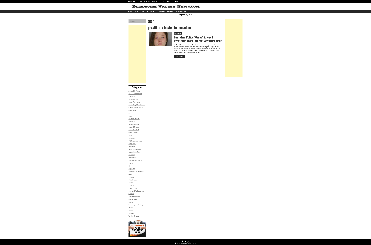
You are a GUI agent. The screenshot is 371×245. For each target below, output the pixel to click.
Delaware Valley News (188, 243)
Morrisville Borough (135, 160)
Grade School (132, 133)
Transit (130, 210)
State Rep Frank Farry (135, 205)
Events (136, 11)
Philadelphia (132, 180)
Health (130, 135)
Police (130, 183)
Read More (180, 56)
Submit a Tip (144, 11)
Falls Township (133, 124)
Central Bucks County (135, 108)
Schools (169, 1)
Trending (154, 1)
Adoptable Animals (134, 91)
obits (130, 174)
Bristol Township (134, 102)
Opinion (131, 177)
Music (140, 1)
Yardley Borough (133, 216)
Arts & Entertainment (135, 94)
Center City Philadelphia (136, 105)
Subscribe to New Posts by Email (176, 11)
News (130, 166)
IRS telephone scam (135, 141)
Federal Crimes (133, 127)
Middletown (132, 158)
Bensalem (131, 97)
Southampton (132, 199)
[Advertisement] (137, 54)
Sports (177, 1)
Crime (130, 116)
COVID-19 (131, 113)
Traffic (130, 208)
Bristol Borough (133, 99)
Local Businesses (134, 149)
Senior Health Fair (134, 196)
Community (132, 110)
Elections (131, 121)
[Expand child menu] (172, 1)
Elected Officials (134, 119)
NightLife (147, 1)
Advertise (162, 11)
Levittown (131, 146)
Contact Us (153, 11)
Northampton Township (136, 171)
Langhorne (132, 144)
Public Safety (132, 1)
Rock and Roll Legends (136, 191)
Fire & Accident (133, 130)
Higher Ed (131, 138)
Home (130, 11)
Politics (162, 1)
